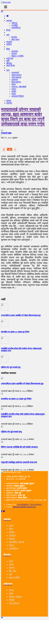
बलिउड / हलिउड (15, 596)
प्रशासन (14, 80)
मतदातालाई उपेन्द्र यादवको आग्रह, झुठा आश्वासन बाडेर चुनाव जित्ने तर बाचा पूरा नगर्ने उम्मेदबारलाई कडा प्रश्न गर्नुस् (22, 116)
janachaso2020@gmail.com (24, 507)
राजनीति (14, 25)
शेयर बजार (15, 39)
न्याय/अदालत (16, 77)
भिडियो (11, 600)
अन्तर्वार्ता (12, 535)
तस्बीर (13, 91)
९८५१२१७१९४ (23, 504)
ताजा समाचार (14, 603)
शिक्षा (8, 49)
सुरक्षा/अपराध (16, 75)
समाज (11, 525)
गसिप (11, 593)
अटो (10, 574)
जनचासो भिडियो (17, 96)
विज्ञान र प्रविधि (17, 56)
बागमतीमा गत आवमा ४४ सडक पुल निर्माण (16, 399)
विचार (8, 30)
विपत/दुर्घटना (16, 82)
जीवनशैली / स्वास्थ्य (16, 542)
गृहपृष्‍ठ (8, 101)
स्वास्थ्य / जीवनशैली (18, 87)
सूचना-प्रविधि (14, 577)
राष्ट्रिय (14, 23)
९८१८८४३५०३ (35, 504)
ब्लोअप (11, 590)
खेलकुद (12, 539)
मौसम (13, 84)
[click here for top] (2, 618)
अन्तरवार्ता (15, 72)
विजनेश (14, 37)
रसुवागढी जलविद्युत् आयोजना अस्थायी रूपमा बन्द (19, 462)
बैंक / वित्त (12, 571)
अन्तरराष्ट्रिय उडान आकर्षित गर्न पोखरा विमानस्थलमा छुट (22, 383)
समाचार (9, 21)
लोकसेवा (14, 51)
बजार (11, 561)
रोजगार (14, 54)
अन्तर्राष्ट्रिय (16, 28)
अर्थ (7, 35)
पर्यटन (13, 89)
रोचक (13, 94)
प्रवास (11, 545)
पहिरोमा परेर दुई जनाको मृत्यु (11, 432)
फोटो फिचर (10, 65)
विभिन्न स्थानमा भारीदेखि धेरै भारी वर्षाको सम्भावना (19, 447)
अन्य (8, 70)
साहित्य (9, 44)
